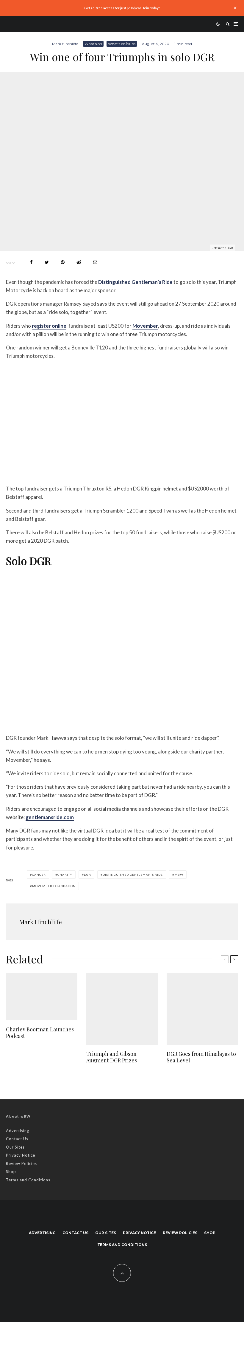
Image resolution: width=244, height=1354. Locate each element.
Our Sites (15, 1147)
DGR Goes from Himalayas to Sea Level (201, 1057)
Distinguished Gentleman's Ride (133, 874)
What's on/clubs (121, 43)
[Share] (31, 262)
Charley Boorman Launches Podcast (40, 1032)
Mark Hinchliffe (65, 43)
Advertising (17, 1130)
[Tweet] (47, 262)
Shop (11, 1171)
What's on (93, 43)
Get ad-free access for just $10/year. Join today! (122, 8)
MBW (178, 874)
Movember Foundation (54, 886)
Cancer (39, 874)
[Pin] (63, 262)
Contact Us (17, 1138)
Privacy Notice (20, 1155)
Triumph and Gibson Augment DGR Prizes (111, 1057)
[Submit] (78, 262)
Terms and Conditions (28, 1179)
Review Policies (21, 1163)
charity (64, 874)
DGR (87, 874)
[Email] (95, 262)
